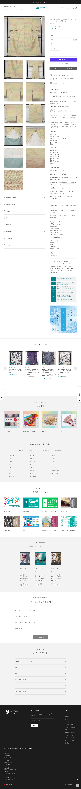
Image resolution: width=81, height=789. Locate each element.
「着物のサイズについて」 (68, 182)
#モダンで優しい (62, 264)
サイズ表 (75, 40)
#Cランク (52, 261)
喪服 (10, 473)
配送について (68, 719)
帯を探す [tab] (31, 450)
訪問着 (32, 458)
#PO (73, 261)
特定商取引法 (68, 722)
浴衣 (53, 464)
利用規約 (67, 716)
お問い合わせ (68, 730)
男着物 (32, 473)
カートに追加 (63, 55)
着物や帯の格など (55, 584)
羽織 (10, 467)
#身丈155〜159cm (54, 273)
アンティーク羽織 (69, 737)
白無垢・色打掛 (13, 455)
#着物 (68, 268)
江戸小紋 (32, 461)
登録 (34, 725)
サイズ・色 (14, 9)
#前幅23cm (53, 266)
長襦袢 (32, 470)
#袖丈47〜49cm (58, 270)
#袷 (64, 270)
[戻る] (5, 368)
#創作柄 (59, 266)
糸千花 (51, 16)
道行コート (54, 467)
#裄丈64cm (69, 270)
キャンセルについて (70, 714)
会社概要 (67, 743)
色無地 (10, 461)
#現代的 (64, 268)
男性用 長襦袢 (33, 476)
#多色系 (64, 266)
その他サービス (22, 9)
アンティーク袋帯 (69, 740)
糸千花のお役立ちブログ (71, 732)
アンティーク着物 (69, 735)
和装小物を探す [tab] (58, 450)
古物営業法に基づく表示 (71, 727)
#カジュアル (53, 264)
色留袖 (53, 455)
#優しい (70, 264)
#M (70, 261)
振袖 (10, 458)
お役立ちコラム (7, 9)
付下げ (53, 458)
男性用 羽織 (55, 473)
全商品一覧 (21, 6)
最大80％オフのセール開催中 (40, 2)
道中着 (32, 467)
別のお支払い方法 (63, 63)
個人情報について (69, 724)
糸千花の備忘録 (39, 584)
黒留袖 (32, 455)
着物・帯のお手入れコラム (25, 585)
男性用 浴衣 (12, 476)
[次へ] (75, 368)
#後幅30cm (53, 268)
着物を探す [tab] (21, 450)
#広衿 (69, 266)
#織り (51, 270)
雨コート (11, 470)
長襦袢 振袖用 (55, 470)
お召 (10, 464)
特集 (11, 6)
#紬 (72, 268)
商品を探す (6, 6)
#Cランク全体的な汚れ (62, 261)
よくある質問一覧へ (40, 637)
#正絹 (58, 268)
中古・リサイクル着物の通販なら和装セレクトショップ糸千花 (18, 748)
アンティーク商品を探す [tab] (44, 450)
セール (15, 6)
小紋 (53, 461)
